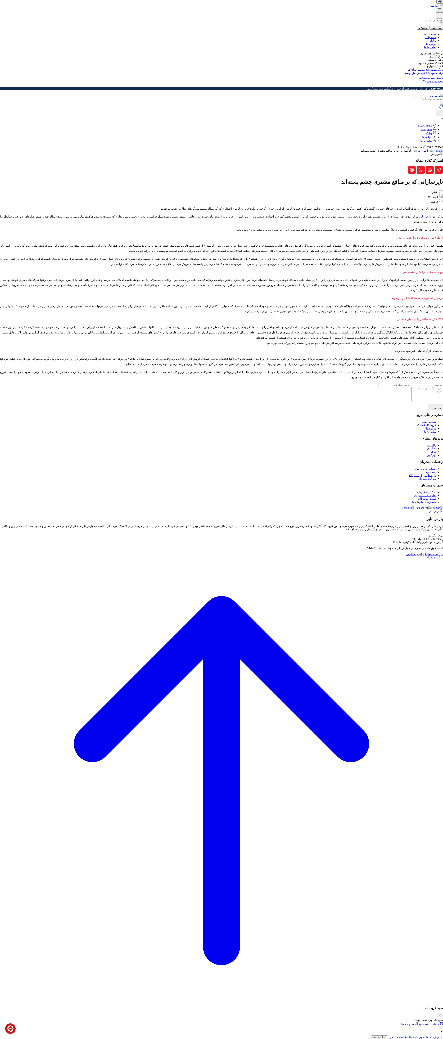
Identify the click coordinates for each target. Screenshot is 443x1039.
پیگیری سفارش (415, 554)
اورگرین (431, 455)
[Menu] (439, 2)
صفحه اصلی (429, 421)
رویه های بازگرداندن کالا (422, 475)
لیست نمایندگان (427, 498)
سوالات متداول (427, 478)
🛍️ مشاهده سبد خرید (399, 1037)
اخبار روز (422, 150)
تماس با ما (430, 47)
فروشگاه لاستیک (426, 425)
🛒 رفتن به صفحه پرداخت (427, 1037)
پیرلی (433, 451)
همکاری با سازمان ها (424, 501)
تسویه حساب (406, 1024)
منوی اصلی (436, 27)
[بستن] (440, 1015)
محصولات (422, 27)
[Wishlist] (441, 108)
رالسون (431, 445)
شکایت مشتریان (426, 492)
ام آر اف (431, 448)
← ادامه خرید (379, 1037)
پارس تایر (425, 216)
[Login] (439, 17)
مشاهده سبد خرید (429, 1024)
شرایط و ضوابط (434, 554)
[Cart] (439, 10)
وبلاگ (433, 40)
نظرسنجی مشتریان (425, 495)
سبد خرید (431, 472)
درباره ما (431, 43)
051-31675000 (434, 81)
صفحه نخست (428, 34)
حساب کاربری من (425, 468)
